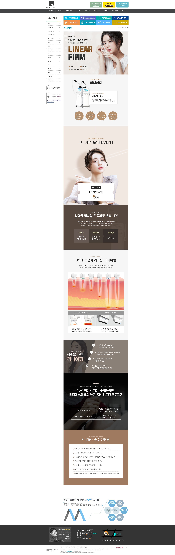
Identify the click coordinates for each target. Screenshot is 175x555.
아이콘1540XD (51, 35)
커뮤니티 (124, 11)
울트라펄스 (50, 76)
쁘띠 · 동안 (87, 11)
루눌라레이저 (50, 80)
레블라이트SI (50, 38)
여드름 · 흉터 (69, 11)
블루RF (49, 53)
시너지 (49, 42)
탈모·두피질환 (115, 11)
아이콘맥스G (50, 27)
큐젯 (49, 72)
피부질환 (106, 11)
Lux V (49, 65)
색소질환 (78, 11)
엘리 (49, 46)
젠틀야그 (49, 68)
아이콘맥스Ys (51, 31)
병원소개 (51, 11)
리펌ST (49, 57)
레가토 (49, 61)
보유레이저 (60, 11)
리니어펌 (49, 23)
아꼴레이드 (50, 50)
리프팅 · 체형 (96, 11)
